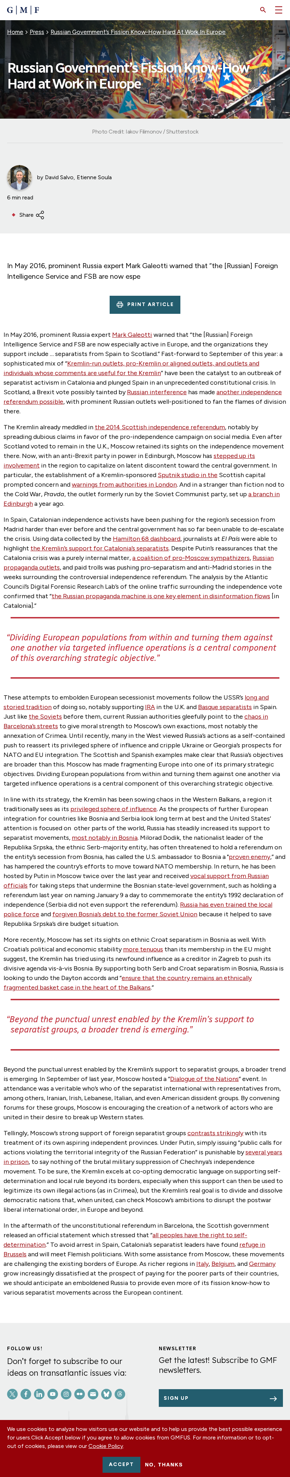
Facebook (26, 1394)
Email (93, 1394)
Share (26, 214)
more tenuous (143, 949)
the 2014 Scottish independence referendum (160, 427)
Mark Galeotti (132, 335)
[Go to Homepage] (23, 10)
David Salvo (59, 177)
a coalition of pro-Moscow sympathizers (191, 558)
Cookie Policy (105, 1446)
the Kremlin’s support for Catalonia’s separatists (99, 548)
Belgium (222, 1264)
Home (15, 31)
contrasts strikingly (215, 1133)
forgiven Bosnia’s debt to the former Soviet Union (124, 914)
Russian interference (157, 392)
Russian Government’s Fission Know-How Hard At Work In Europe (138, 31)
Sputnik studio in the (188, 475)
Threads (120, 1394)
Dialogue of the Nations (204, 1079)
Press (37, 31)
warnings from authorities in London (124, 484)
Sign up (176, 1398)
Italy (202, 1264)
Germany (262, 1264)
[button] (263, 10)
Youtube (52, 1394)
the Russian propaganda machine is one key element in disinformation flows (161, 596)
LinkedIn (39, 1394)
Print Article (150, 304)
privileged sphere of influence (113, 809)
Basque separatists (225, 707)
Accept (121, 1464)
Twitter (12, 1394)
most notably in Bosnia (105, 838)
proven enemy (249, 857)
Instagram (66, 1394)
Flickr (79, 1394)
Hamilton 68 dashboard (146, 539)
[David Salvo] (19, 177)
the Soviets (45, 716)
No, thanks (164, 1464)
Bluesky (106, 1394)
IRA (150, 707)
